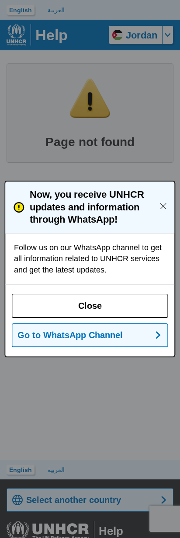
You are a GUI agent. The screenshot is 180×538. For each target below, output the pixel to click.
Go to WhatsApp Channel (70, 335)
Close (90, 306)
